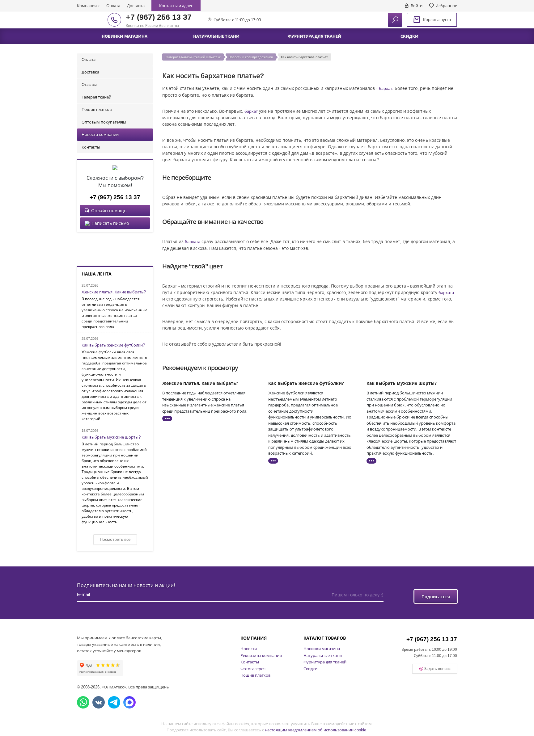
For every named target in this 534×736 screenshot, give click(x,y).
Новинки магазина (321, 648)
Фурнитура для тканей (324, 662)
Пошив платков (97, 109)
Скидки (310, 668)
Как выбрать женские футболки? (113, 345)
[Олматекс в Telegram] (114, 702)
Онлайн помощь (108, 210)
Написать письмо (110, 223)
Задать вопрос (437, 668)
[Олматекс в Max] (129, 702)
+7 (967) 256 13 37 (159, 16)
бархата (192, 241)
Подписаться (436, 596)
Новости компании (100, 134)
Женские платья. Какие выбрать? (114, 292)
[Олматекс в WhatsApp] (83, 702)
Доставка (136, 5)
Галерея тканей (96, 97)
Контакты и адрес (176, 5)
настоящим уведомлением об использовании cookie (315, 730)
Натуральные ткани (322, 655)
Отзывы (89, 84)
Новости (248, 648)
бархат (385, 88)
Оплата (113, 5)
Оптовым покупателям (104, 122)
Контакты (91, 147)
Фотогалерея (252, 668)
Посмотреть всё (115, 539)
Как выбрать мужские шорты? (111, 437)
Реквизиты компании (261, 655)
